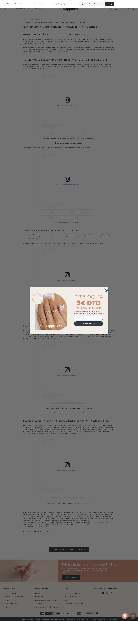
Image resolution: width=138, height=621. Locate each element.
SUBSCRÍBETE (89, 323)
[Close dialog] (106, 290)
